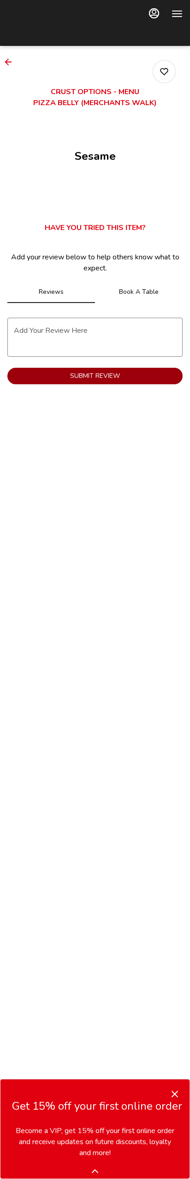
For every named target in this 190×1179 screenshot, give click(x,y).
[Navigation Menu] (177, 14)
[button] (11, 62)
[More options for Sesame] (164, 72)
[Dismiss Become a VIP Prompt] (175, 1094)
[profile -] (154, 13)
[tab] (51, 292)
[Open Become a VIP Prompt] (95, 1171)
